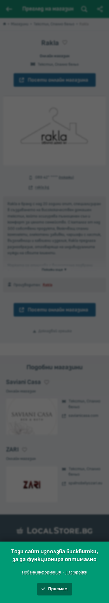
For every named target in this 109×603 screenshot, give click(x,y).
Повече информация (41, 572)
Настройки (76, 572)
